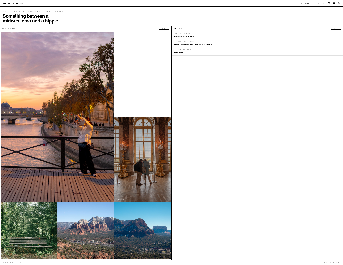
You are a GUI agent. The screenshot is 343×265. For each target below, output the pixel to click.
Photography (306, 3)
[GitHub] (329, 3)
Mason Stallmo (13, 3)
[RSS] (339, 3)
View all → (164, 29)
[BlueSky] (334, 3)
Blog (321, 3)
